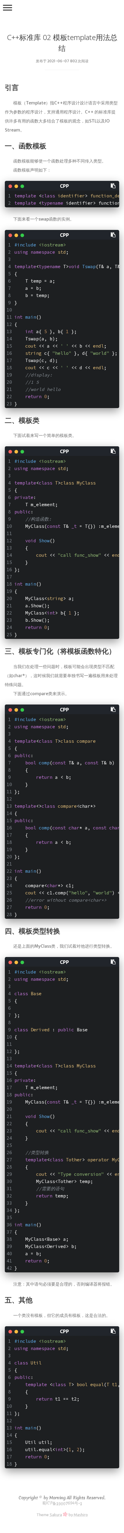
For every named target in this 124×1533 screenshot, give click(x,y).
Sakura (56, 1515)
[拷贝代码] (113, 185)
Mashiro (81, 1515)
